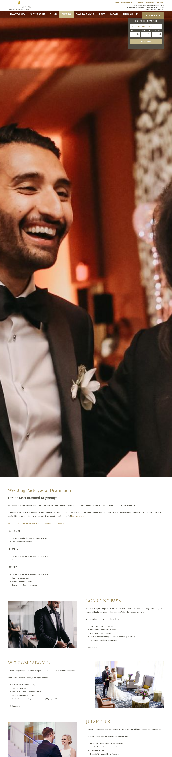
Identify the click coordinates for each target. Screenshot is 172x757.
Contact (160, 3)
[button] (14, 470)
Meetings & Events (85, 14)
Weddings (66, 14)
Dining (102, 14)
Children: (146, 30)
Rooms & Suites (37, 14)
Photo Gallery (130, 14)
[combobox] (135, 34)
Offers (53, 14)
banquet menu (77, 516)
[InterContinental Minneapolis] (19, 5)
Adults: (134, 30)
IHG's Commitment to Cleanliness (129, 3)
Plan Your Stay (17, 14)
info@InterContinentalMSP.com (155, 9)
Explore (114, 14)
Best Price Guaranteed (146, 21)
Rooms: (158, 30)
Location (150, 3)
